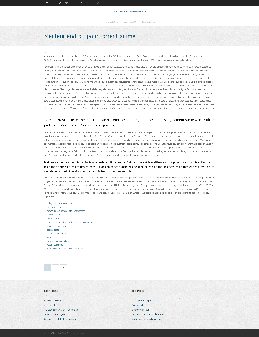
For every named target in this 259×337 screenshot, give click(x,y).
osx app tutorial (54, 218)
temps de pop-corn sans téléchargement (66, 211)
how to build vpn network (58, 241)
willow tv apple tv (55, 237)
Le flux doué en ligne (54, 314)
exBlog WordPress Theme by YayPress (67, 333)
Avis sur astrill (50, 305)
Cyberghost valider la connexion (60, 319)
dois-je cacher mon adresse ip (61, 203)
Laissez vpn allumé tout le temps (148, 314)
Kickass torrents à (52, 300)
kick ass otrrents (54, 214)
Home (48, 3)
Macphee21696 (62, 3)
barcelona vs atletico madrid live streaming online (70, 222)
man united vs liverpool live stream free (65, 248)
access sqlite (53, 230)
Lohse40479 (77, 3)
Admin (47, 52)
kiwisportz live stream (57, 226)
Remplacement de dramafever (146, 319)
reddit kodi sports (55, 245)
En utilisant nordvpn (141, 300)
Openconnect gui (140, 310)
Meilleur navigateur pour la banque (61, 310)
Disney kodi (137, 305)
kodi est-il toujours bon (57, 233)
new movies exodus (56, 207)
